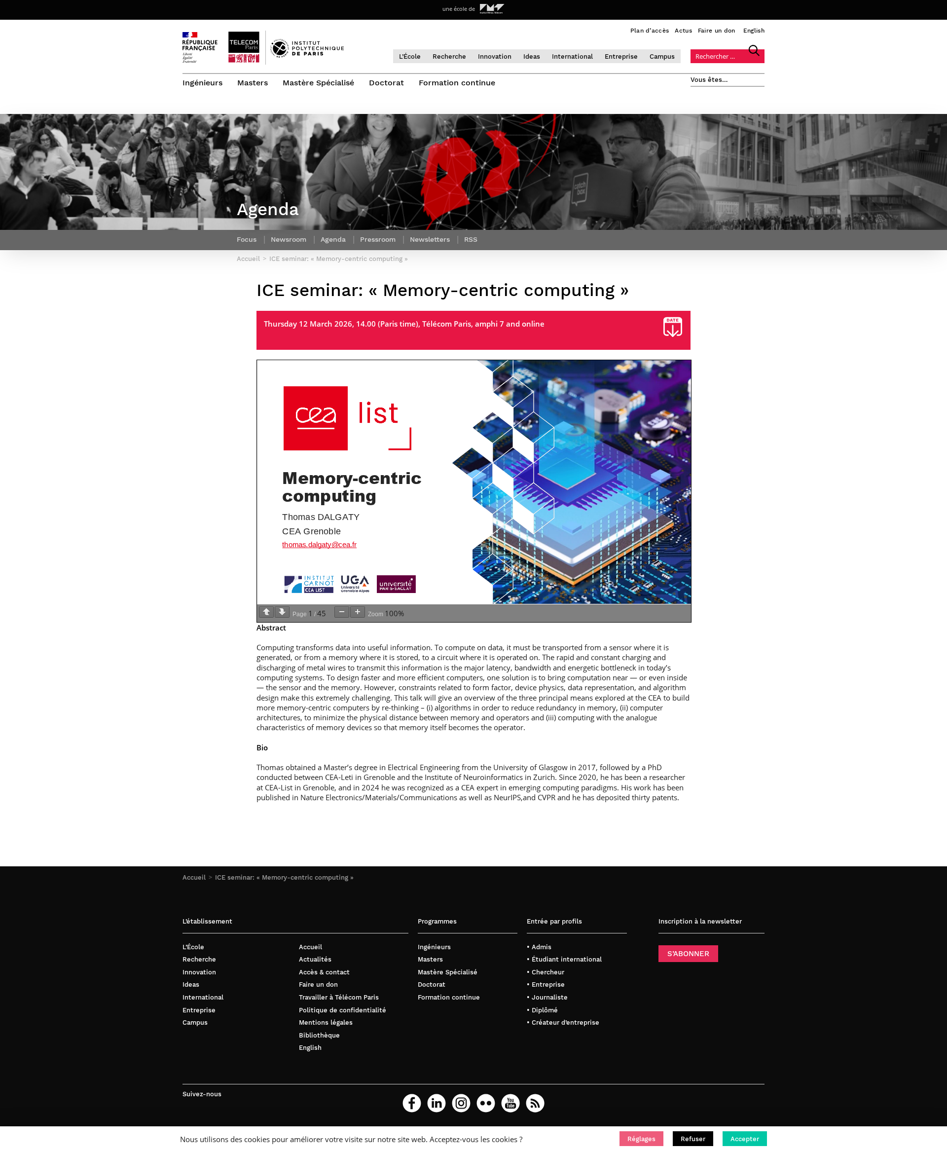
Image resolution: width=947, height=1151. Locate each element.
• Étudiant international (564, 959)
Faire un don (716, 30)
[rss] (535, 1103)
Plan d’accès (649, 30)
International (572, 56)
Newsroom (288, 239)
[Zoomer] (357, 612)
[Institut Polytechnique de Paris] (307, 55)
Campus (662, 56)
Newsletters (430, 239)
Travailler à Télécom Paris (339, 997)
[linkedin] (436, 1103)
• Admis (539, 947)
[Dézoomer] (341, 612)
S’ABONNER (688, 953)
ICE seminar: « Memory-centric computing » (284, 877)
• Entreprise (546, 984)
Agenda (333, 239)
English (754, 30)
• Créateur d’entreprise (563, 1022)
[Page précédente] (266, 612)
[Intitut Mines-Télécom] (492, 9)
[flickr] (485, 1103)
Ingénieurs (202, 82)
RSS (470, 239)
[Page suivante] (282, 612)
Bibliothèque (319, 1035)
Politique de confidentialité (342, 1010)
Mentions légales (326, 1022)
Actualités (315, 959)
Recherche (449, 56)
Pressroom (378, 239)
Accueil (194, 877)
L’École (410, 56)
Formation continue (457, 82)
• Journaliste (547, 997)
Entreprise (621, 56)
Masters (252, 82)
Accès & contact (324, 972)
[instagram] (461, 1103)
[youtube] (510, 1103)
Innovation (494, 56)
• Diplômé (542, 1010)
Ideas (531, 56)
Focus (246, 239)
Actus (683, 30)
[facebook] (411, 1103)
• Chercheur (545, 972)
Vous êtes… (709, 79)
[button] (641, 1138)
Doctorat (386, 82)
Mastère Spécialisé (318, 82)
